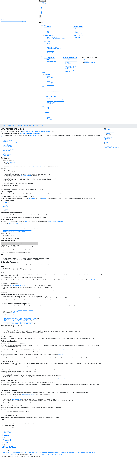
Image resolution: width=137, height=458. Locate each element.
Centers (48, 78)
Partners (43, 86)
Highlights (49, 30)
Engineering (43, 3)
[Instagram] (41, 6)
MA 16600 (25, 310)
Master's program (32, 135)
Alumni (42, 95)
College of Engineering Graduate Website (112, 147)
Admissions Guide (107, 129)
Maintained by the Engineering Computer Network (85, 452)
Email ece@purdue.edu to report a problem (56, 454)
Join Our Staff (49, 53)
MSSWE (6, 209)
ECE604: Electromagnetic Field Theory (27, 319)
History (48, 31)
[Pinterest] (11, 447)
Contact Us (49, 33)
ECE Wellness (106, 150)
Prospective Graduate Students (36, 125)
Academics (43, 56)
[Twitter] (41, 9)
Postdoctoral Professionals (52, 47)
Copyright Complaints (63, 452)
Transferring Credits (7, 154)
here (25, 343)
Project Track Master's (108, 135)
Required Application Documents (9, 144)
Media (76, 30)
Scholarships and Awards (109, 132)
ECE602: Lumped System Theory (30, 318)
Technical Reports (50, 85)
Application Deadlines (7, 145)
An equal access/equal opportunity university (22, 452)
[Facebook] (41, 8)
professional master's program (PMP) (55, 221)
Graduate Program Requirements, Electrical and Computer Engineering (17, 230)
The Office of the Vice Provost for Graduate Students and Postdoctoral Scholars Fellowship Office (26, 359)
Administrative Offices (51, 46)
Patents (48, 81)
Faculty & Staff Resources (52, 54)
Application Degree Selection (9, 149)
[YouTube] (41, 7)
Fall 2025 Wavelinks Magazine (81, 33)
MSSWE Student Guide (7, 431)
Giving (42, 106)
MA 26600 (16, 311)
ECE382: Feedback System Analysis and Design (12, 318)
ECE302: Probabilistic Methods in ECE (11, 316)
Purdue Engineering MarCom (11, 454)
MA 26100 (31, 310)
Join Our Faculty (50, 52)
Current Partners (50, 93)
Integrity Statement (36, 452)
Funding (105, 130)
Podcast (76, 31)
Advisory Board (50, 103)
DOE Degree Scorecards (53, 452)
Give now (48, 109)
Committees (49, 115)
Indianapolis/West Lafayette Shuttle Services (56, 38)
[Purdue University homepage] (5, 19)
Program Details (6, 155)
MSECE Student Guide (7, 429)
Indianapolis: (5, 206)
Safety (48, 32)
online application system (26, 175)
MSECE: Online (68, 64)
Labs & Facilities (50, 82)
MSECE (6, 204)
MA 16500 (20, 310)
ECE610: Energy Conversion (27, 323)
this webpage (36, 299)
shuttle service (34, 216)
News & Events (78, 27)
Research (43, 72)
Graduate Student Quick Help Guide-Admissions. (30, 133)
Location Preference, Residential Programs (11, 142)
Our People (43, 39)
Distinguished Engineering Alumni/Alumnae (55, 101)
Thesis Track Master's (108, 137)
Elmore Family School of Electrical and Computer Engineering (13, 21)
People (5, 442)
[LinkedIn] (41, 11)
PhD (6, 205)
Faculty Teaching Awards (52, 49)
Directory (48, 43)
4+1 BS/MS (106, 139)
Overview (48, 76)
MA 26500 (13, 312)
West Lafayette (78, 35)
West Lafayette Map (79, 37)
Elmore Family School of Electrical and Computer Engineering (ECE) (36, 131)
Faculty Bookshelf (50, 51)
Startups (48, 80)
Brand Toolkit (71, 452)
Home (42, 23)
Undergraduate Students (49, 58)
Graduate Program (69, 59)
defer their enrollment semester (27, 394)
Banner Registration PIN (108, 148)
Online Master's (107, 138)
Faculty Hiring (49, 119)
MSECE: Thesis (68, 63)
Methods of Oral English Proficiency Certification (60, 378)
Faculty (48, 44)
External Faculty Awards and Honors (54, 48)
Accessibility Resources (36, 454)
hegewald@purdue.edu (36, 166)
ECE (13, 125)
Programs (48, 118)
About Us (43, 25)
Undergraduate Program (51, 61)
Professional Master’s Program (15, 223)
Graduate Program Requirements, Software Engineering (14, 231)
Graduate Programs (25, 125)
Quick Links (42, 0)
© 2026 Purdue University (7, 452)
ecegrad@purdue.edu (10, 162)
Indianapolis (48, 35)
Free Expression (44, 452)
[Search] (40, 16)
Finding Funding (61, 354)
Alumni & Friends (50, 96)
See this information (19, 173)
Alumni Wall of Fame (51, 102)
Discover (6, 435)
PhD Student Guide (7, 432)
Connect (6, 440)
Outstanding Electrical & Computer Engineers (56, 99)
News (76, 28)
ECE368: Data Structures (8, 322)
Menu (41, 22)
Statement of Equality (7, 140)
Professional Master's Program (66, 349)
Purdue (42, 2)
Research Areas (50, 77)
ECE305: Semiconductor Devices (9, 320)
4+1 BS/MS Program (51, 62)
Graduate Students (70, 58)
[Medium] (41, 12)
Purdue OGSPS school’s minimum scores (18, 285)
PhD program (3, 136)
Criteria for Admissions (7, 146)
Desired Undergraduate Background (10, 147)
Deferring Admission (7, 151)
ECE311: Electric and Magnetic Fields (10, 319)
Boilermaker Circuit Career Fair (53, 91)
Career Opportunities (108, 146)
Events (76, 32)
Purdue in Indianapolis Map (52, 37)
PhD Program (68, 68)
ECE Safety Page (107, 133)
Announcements (107, 144)
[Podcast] (41, 13)
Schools (48, 117)
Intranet (42, 111)
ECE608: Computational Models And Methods (24, 322)
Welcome (48, 28)
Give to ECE (49, 104)
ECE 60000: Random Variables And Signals (28, 316)
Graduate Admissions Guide (90, 62)
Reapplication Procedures (8, 153)
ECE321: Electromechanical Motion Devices (12, 323)
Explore (5, 437)
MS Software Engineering (70, 66)
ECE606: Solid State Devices (23, 320)
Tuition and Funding (7, 150)
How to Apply (6, 141)
